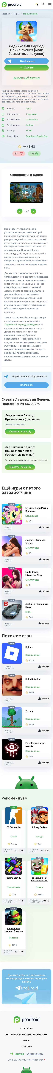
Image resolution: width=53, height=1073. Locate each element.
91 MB (46, 591)
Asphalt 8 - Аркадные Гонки (36, 605)
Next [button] (33, 211)
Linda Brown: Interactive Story (33, 573)
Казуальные (31, 516)
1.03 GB (45, 698)
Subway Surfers (39, 827)
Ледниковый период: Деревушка (21, 324)
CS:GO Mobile (14, 827)
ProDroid (29, 988)
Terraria (29, 711)
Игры (16, 13)
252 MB (46, 850)
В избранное (27, 61)
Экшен (13, 836)
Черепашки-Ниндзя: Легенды (13, 929)
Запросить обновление (26, 77)
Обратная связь (35, 1054)
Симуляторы (32, 548)
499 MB (20, 901)
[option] (26, 192)
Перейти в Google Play (37, 136)
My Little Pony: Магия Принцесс (36, 509)
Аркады (39, 836)
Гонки (28, 612)
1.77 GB (20, 850)
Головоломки (13, 887)
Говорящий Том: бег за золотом (39, 879)
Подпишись (26, 384)
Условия (26, 1046)
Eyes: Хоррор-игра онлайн (35, 745)
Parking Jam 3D (13, 878)
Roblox (29, 647)
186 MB (45, 762)
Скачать (28, 67)
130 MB (45, 666)
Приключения (30, 13)
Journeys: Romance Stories (35, 541)
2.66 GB (45, 623)
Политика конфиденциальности (26, 1034)
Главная (6, 13)
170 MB (45, 730)
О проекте (26, 1028)
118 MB (20, 951)
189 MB (46, 901)
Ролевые (13, 938)
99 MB (46, 559)
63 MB (46, 527)
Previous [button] (19, 211)
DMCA (26, 1040)
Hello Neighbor (33, 679)
